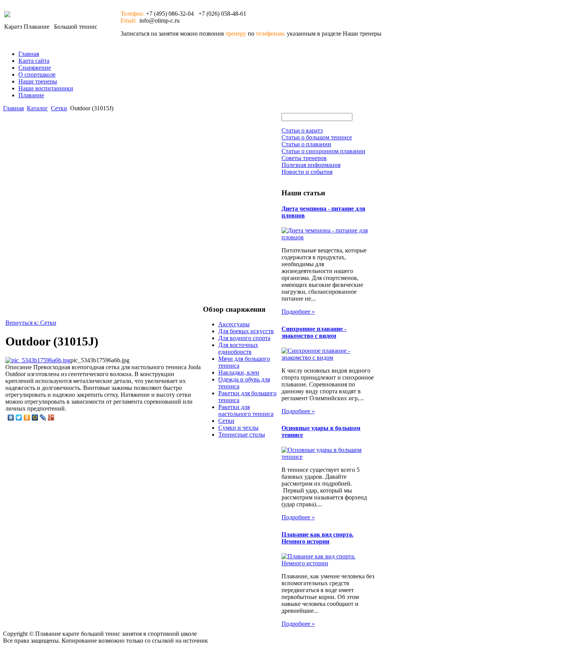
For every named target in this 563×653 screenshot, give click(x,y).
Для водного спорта (244, 338)
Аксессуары (234, 324)
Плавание (31, 95)
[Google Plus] (51, 417)
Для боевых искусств (246, 331)
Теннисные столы (241, 434)
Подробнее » (298, 311)
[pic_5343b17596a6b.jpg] (37, 360)
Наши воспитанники (45, 88)
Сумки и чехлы (238, 427)
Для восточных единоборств (238, 348)
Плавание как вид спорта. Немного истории (318, 538)
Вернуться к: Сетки (30, 322)
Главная (28, 54)
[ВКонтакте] (11, 417)
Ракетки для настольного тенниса (245, 410)
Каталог (37, 108)
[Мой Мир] (35, 417)
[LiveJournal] (43, 417)
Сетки (59, 108)
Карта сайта (33, 60)
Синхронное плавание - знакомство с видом (314, 332)
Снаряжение (34, 67)
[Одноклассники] (27, 417)
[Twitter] (19, 417)
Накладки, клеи (238, 372)
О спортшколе (37, 74)
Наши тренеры (37, 81)
